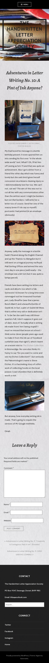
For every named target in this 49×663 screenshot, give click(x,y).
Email (7, 512)
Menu (25, 4)
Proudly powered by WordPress (17, 656)
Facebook (9, 631)
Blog (29, 146)
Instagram (9, 638)
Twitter (8, 625)
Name (7, 504)
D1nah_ (37, 143)
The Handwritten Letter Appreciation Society (24, 34)
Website (7, 520)
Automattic (24, 658)
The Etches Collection (33, 345)
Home (7, 644)
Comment (9, 468)
